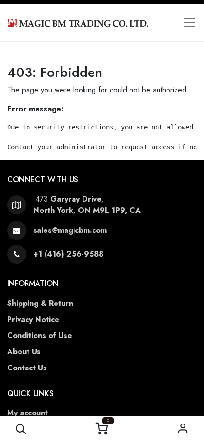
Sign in (183, 429)
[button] (21, 429)
